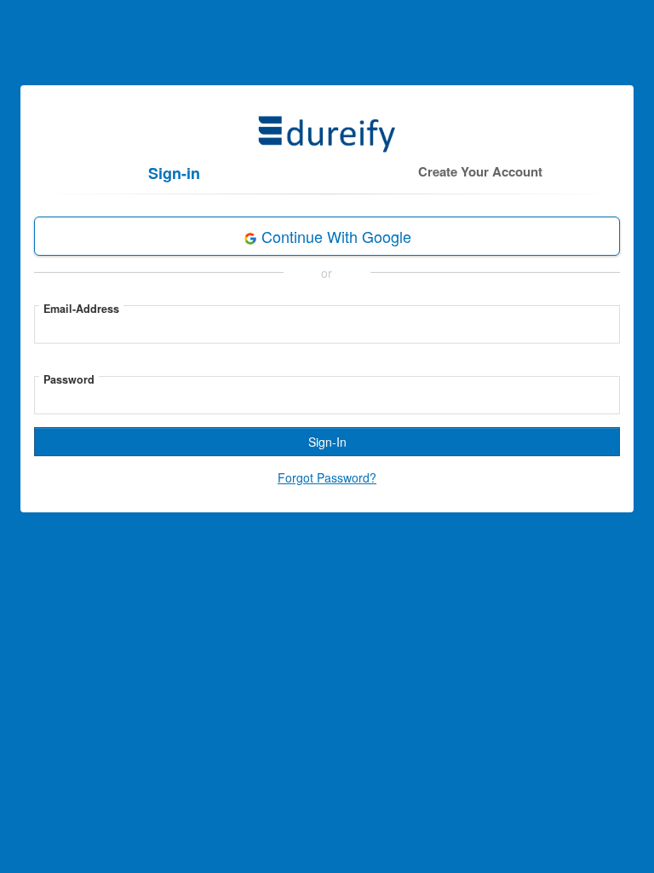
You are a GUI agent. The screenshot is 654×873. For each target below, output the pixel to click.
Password (69, 379)
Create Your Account (480, 171)
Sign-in (174, 173)
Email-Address (81, 308)
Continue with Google (334, 236)
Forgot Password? (327, 477)
